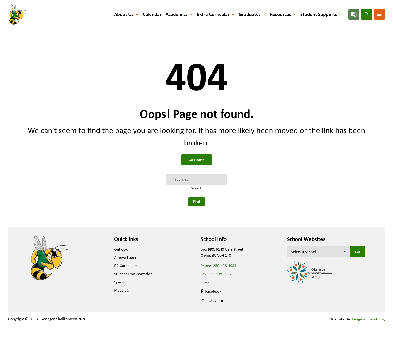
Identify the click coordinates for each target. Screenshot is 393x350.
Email (205, 282)
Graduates (250, 14)
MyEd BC (121, 290)
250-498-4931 (224, 265)
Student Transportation (133, 273)
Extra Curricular (213, 14)
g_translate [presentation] (354, 14)
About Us (124, 14)
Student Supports (318, 14)
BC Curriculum (126, 265)
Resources (280, 14)
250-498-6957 (220, 273)
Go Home (196, 159)
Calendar (152, 14)
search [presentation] (366, 14)
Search (196, 188)
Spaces (120, 282)
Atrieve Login (125, 257)
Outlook (121, 249)
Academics (177, 14)
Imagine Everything (368, 319)
